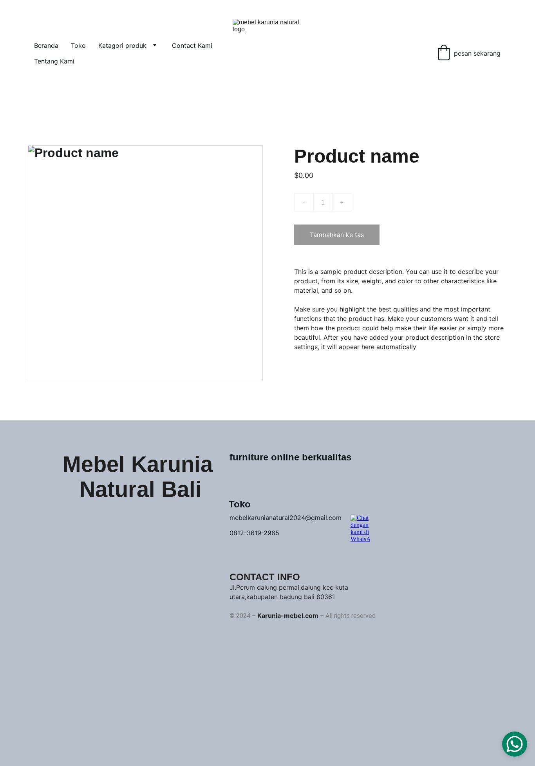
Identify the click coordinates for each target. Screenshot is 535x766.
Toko (78, 45)
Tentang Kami (54, 61)
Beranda (46, 45)
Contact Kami (192, 45)
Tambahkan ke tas (337, 235)
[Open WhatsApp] (514, 744)
